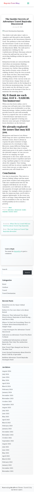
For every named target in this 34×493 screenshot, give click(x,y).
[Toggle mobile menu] (28, 3)
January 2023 (7, 429)
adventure (11, 209)
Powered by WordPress (10, 487)
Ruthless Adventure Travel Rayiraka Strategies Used (15, 359)
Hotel (10, 207)
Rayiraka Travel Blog (11, 3)
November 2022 (7, 435)
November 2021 (7, 471)
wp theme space (16, 490)
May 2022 (5, 453)
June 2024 (5, 377)
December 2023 (7, 395)
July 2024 (5, 374)
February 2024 (7, 389)
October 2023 (7, 401)
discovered (18, 209)
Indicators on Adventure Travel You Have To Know (17, 336)
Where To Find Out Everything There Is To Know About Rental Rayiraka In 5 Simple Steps (16, 325)
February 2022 (7, 462)
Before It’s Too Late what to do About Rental (15, 311)
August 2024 (6, 371)
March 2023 (6, 423)
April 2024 (6, 383)
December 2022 (7, 432)
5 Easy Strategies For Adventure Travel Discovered (16, 331)
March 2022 (6, 459)
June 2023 (5, 413)
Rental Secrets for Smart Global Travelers (13, 306)
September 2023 (8, 404)
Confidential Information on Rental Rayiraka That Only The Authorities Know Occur (14, 342)
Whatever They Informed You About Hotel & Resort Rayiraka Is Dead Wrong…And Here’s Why (17, 317)
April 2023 (6, 420)
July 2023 (5, 410)
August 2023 (6, 407)
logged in (17, 251)
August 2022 (6, 444)
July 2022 (5, 447)
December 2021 (7, 468)
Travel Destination (8, 293)
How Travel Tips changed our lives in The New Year (15, 348)
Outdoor (5, 287)
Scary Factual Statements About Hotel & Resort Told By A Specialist (16, 353)
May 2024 (5, 380)
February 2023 (7, 426)
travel (15, 211)
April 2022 (6, 456)
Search (4, 269)
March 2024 (6, 386)
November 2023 (7, 398)
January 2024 (7, 392)
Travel (4, 290)
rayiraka (5, 211)
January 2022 (7, 465)
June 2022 (5, 450)
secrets (10, 211)
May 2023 (5, 417)
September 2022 (8, 441)
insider (24, 209)
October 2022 (7, 438)
